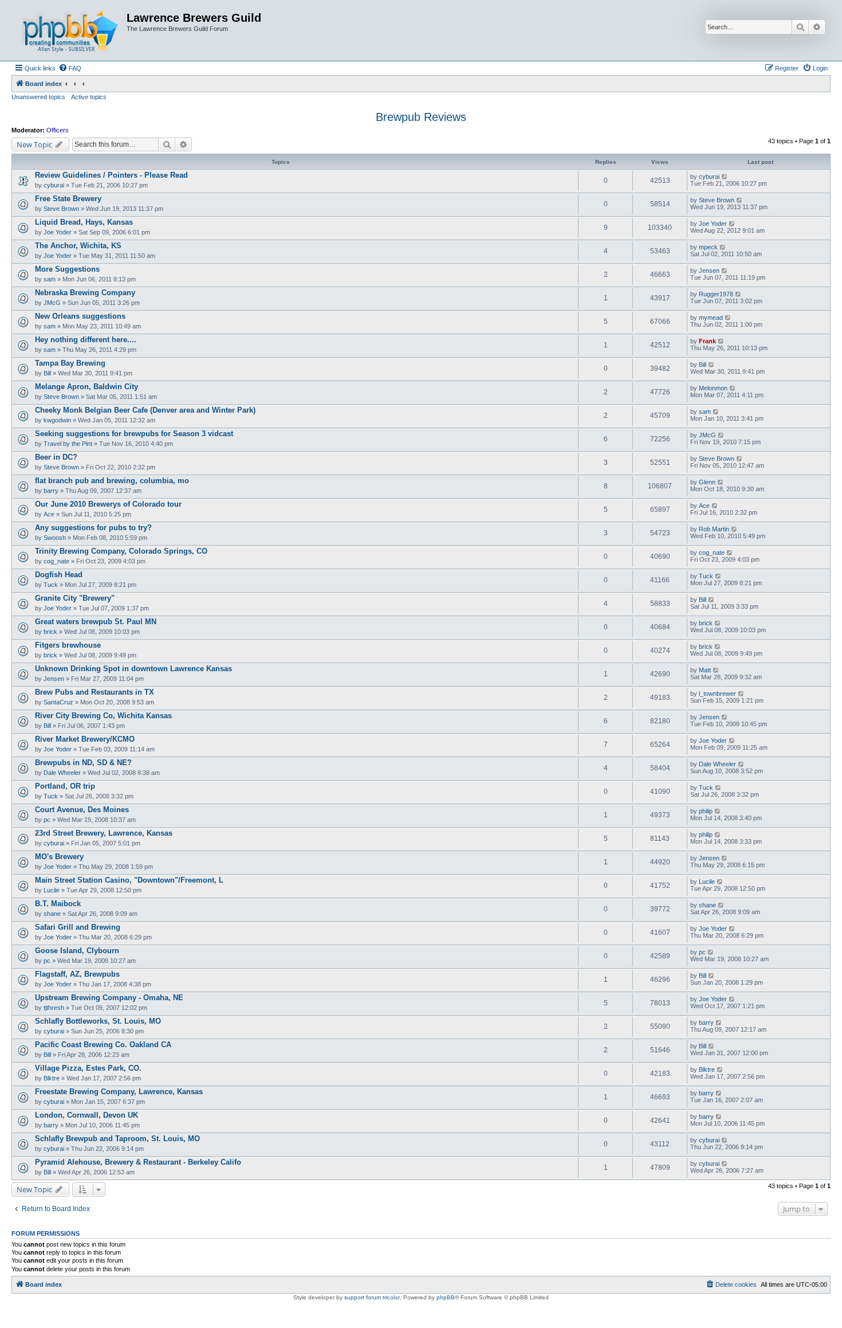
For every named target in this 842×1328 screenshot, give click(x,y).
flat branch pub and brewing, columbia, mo (112, 480)
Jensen (709, 270)
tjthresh (54, 1007)
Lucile (52, 890)
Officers (57, 130)
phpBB (445, 1297)
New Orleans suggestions (80, 316)
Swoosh (55, 537)
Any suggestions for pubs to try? (93, 527)
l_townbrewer (717, 693)
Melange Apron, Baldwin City (86, 386)
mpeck (708, 247)
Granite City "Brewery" (75, 598)
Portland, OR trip (65, 786)
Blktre (52, 1078)
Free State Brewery (68, 198)
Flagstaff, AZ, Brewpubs (77, 974)
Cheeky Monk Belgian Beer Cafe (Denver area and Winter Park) (145, 410)
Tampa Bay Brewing (70, 363)
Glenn (707, 482)
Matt (705, 670)
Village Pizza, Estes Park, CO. (88, 1068)
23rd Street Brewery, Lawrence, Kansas (103, 833)
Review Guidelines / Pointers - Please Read (111, 175)
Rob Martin (714, 529)
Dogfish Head (58, 574)
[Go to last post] (725, 176)
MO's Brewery (59, 856)
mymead (711, 317)
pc (47, 819)
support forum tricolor (372, 1297)
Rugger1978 (716, 294)
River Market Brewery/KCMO (85, 739)
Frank (707, 341)
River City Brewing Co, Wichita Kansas (103, 715)
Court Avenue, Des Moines (82, 809)
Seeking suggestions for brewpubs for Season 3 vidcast (134, 433)
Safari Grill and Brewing (77, 927)
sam (50, 279)
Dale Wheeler (62, 772)
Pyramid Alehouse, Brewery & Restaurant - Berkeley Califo (138, 1162)
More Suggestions (67, 269)
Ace (49, 514)
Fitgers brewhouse (68, 645)
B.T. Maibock (58, 903)
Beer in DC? (56, 457)
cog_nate (56, 561)
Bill (47, 373)
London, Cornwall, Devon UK (86, 1115)
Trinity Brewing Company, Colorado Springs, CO (121, 551)
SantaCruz (58, 702)
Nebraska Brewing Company (85, 292)
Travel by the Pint (68, 443)
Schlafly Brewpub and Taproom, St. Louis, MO (117, 1138)
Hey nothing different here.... (85, 339)
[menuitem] (69, 68)
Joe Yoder (58, 232)
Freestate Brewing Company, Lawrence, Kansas (119, 1091)
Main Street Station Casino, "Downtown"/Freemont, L (129, 880)
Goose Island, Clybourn (77, 950)
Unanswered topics (38, 96)
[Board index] (70, 30)
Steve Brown (61, 208)
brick (50, 631)
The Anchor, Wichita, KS (78, 245)
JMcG (52, 302)
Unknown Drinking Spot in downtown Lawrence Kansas (133, 668)
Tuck (51, 584)
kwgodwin (57, 420)
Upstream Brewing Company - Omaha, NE (109, 997)
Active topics (89, 96)
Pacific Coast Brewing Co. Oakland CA (103, 1044)
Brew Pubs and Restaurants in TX (94, 692)
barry (51, 490)
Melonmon (713, 388)
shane (52, 913)
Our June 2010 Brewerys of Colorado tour (108, 504)
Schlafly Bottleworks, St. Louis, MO (98, 1021)
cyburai (54, 185)
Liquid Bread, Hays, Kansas (84, 222)
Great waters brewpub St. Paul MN (95, 621)
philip (706, 811)
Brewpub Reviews (421, 117)
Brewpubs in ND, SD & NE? (83, 762)
